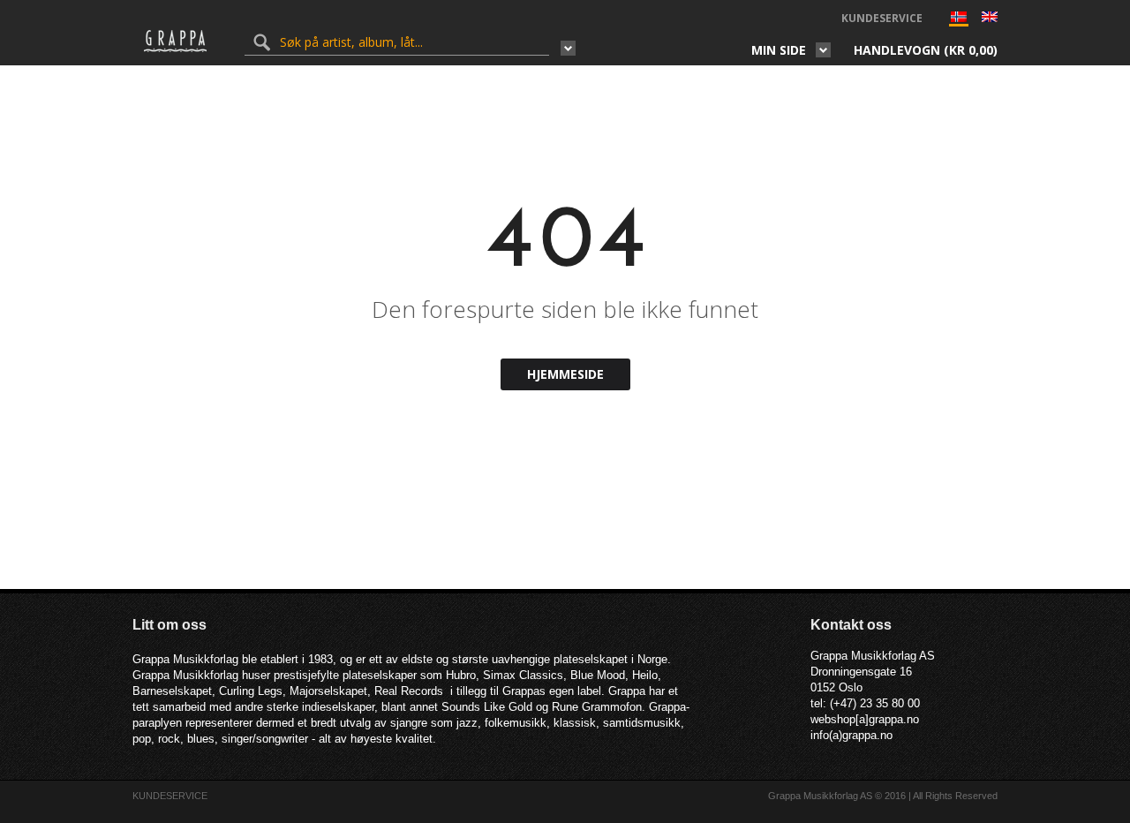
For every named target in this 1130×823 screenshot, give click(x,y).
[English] (990, 18)
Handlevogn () (926, 50)
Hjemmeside (565, 374)
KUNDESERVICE (882, 18)
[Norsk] (958, 21)
